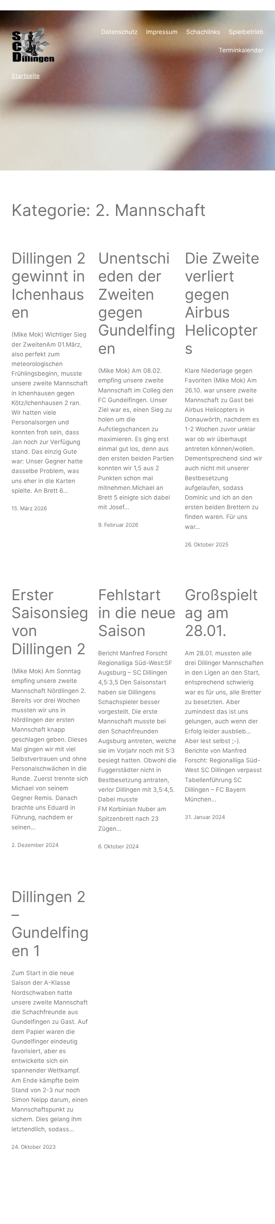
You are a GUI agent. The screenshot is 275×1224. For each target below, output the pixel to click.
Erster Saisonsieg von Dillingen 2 (49, 622)
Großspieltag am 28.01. (221, 613)
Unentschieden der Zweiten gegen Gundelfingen (136, 303)
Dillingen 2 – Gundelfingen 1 (50, 924)
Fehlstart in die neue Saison (136, 613)
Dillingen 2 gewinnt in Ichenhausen (48, 285)
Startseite (25, 75)
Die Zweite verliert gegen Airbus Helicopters (222, 303)
